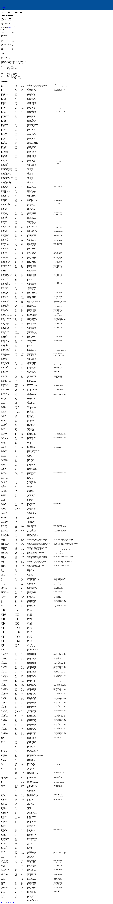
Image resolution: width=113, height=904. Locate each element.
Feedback (2, 902)
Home (4, 4)
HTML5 (9, 902)
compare (10, 27)
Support (4, 8)
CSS (13, 902)
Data (4, 7)
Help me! (4, 2)
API (3, 6)
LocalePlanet (2, 0)
